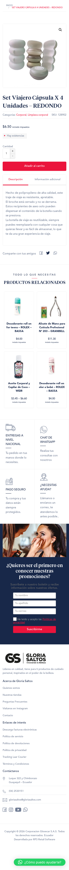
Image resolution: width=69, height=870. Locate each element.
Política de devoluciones (16, 743)
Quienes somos (11, 688)
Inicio (9, 5)
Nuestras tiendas (12, 695)
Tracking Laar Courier (14, 757)
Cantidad (8, 146)
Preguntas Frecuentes (15, 702)
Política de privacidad (15, 750)
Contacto (8, 715)
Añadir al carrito (34, 166)
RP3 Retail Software (44, 839)
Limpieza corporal (38, 115)
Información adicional (48, 179)
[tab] (15, 180)
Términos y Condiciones (16, 764)
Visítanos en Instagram (15, 708)
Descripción (15, 179)
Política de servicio (13, 736)
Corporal (21, 115)
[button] (60, 30)
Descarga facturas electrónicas (20, 730)
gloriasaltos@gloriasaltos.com (25, 800)
